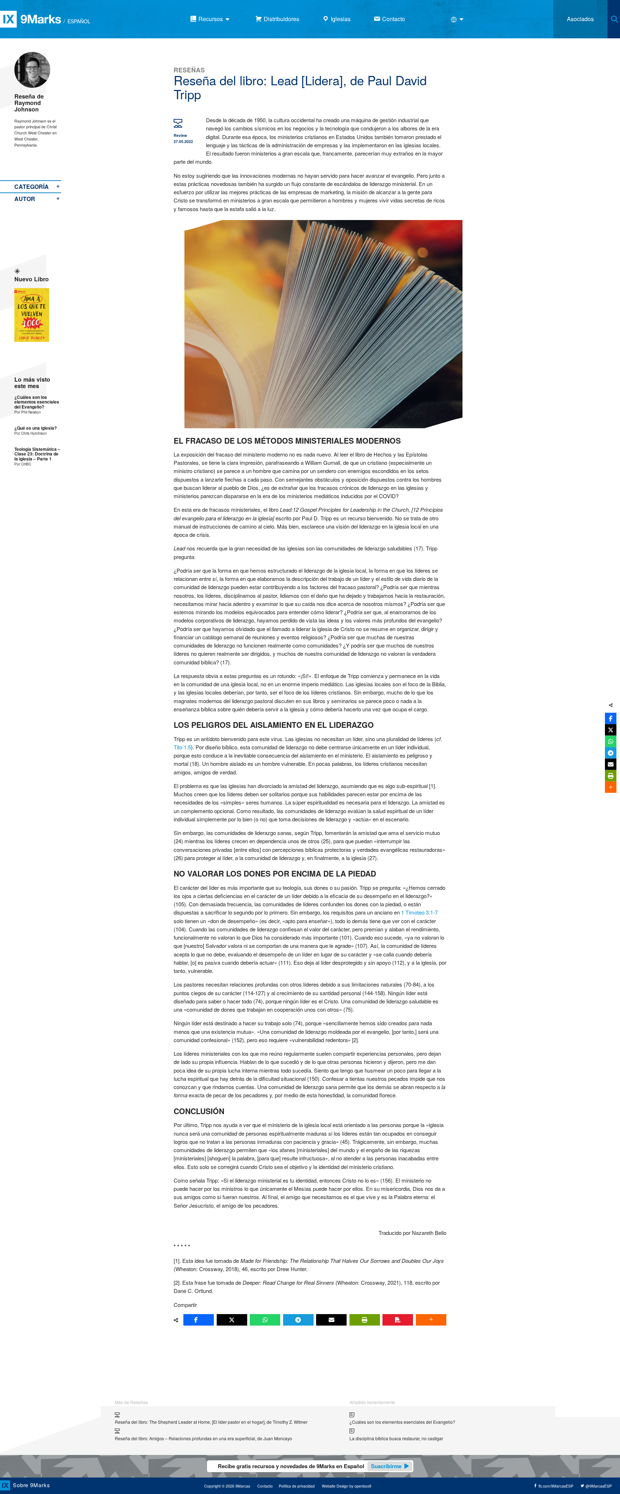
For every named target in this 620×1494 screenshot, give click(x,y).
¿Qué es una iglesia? (35, 428)
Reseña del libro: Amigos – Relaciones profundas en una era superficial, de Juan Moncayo (203, 1438)
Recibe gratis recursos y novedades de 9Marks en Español (309, 1466)
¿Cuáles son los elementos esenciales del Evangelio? (36, 402)
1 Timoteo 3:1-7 (419, 912)
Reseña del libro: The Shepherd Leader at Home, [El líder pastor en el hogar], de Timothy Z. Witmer (211, 1421)
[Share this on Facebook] (198, 1320)
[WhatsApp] (265, 1320)
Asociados (580, 19)
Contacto (265, 1486)
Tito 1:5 (182, 747)
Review (180, 135)
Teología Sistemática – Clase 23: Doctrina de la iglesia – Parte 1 (37, 454)
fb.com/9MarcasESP (555, 1486)
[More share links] (431, 1320)
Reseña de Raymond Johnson (29, 102)
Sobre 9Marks (31, 1485)
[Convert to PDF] (397, 1320)
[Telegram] (298, 1320)
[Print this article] (364, 1320)
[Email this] (331, 1320)
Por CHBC (22, 464)
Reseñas (189, 69)
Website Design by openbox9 (346, 1486)
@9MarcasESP (598, 1486)
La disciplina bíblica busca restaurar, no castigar (396, 1438)
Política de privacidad (297, 1486)
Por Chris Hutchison (30, 433)
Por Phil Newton (27, 412)
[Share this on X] (232, 1320)
